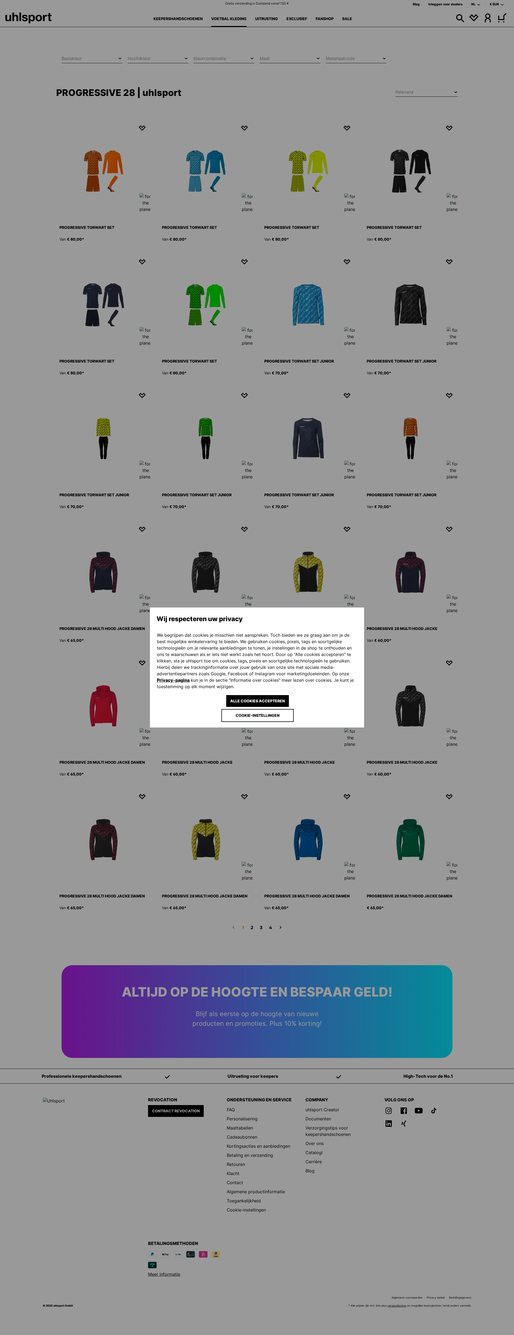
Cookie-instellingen (257, 715)
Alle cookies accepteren (257, 701)
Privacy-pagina (173, 680)
